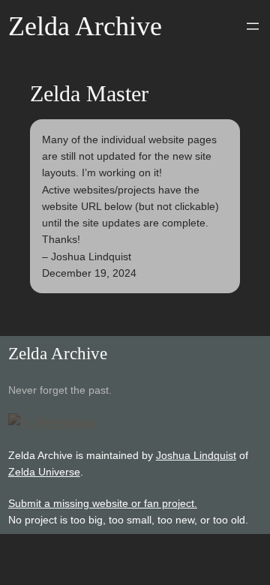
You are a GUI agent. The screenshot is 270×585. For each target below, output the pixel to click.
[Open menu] (253, 26)
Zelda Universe (44, 472)
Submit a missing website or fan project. (102, 503)
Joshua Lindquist (196, 455)
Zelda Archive (85, 26)
